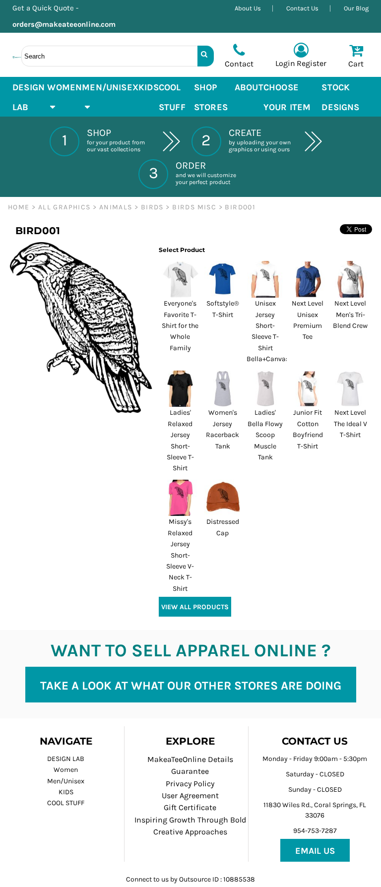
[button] (64, 97)
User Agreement (190, 795)
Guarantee (190, 771)
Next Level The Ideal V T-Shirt (350, 423)
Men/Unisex (65, 781)
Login (285, 63)
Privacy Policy (190, 783)
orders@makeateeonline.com (68, 24)
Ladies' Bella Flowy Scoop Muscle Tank (265, 434)
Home (19, 207)
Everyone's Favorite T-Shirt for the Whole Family (180, 325)
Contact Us (302, 8)
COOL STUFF (65, 803)
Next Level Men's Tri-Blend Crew (350, 314)
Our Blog (356, 8)
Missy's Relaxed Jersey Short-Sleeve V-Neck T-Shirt (180, 554)
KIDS (66, 792)
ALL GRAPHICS (64, 207)
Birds (152, 207)
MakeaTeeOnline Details (190, 759)
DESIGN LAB (65, 759)
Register (311, 63)
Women (66, 769)
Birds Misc (194, 207)
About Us (248, 8)
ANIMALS (115, 207)
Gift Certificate (190, 807)
